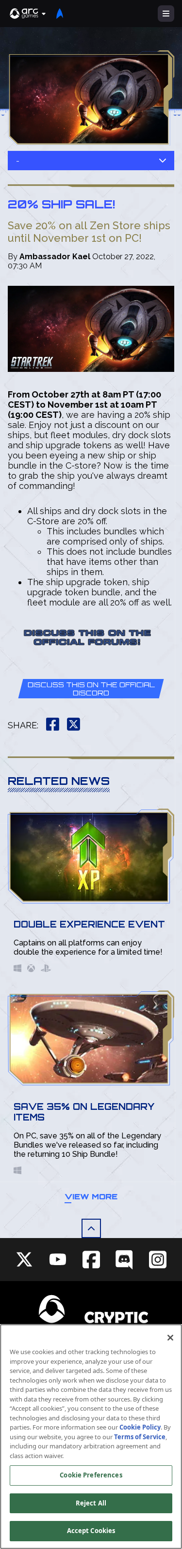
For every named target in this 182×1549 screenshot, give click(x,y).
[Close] (170, 1337)
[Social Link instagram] (157, 1259)
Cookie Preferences (91, 1475)
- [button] (17, 160)
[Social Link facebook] (91, 1259)
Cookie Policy (140, 1427)
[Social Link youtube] (57, 1259)
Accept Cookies (91, 1530)
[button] (28, 13)
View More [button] (91, 1196)
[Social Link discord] (124, 1259)
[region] (91, 1436)
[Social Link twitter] (24, 1259)
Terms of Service (139, 1436)
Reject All (91, 1503)
